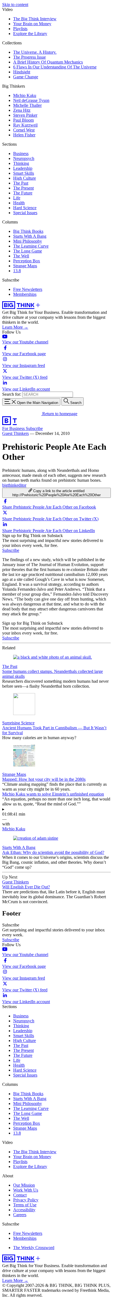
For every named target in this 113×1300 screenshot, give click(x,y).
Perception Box (26, 261)
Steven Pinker (25, 115)
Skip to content (15, 4)
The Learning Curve (31, 246)
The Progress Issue (29, 57)
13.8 (17, 270)
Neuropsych (23, 158)
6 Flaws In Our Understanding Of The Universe (55, 67)
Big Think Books (28, 231)
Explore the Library (30, 33)
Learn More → (15, 327)
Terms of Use (24, 1205)
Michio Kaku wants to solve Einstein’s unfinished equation (53, 794)
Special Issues (25, 212)
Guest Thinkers (15, 433)
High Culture (24, 178)
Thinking (21, 163)
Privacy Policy (25, 1200)
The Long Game (27, 251)
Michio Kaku (24, 95)
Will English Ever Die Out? (26, 887)
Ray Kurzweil (25, 125)
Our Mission (24, 1185)
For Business (14, 428)
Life (16, 198)
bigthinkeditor (14, 485)
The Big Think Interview (34, 18)
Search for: (11, 394)
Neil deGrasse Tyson (31, 100)
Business (21, 153)
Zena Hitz (21, 110)
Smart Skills (23, 173)
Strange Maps (25, 265)
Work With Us (25, 1190)
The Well (21, 256)
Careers (19, 1214)
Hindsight (21, 72)
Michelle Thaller (27, 105)
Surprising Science (18, 723)
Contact (20, 1195)
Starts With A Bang (29, 236)
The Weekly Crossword (33, 1247)
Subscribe (34, 428)
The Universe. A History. (34, 52)
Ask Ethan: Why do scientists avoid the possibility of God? (53, 852)
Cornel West (24, 130)
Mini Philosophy (27, 241)
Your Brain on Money (32, 23)
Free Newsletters (27, 289)
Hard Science (24, 207)
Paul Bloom (23, 120)
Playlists (20, 28)
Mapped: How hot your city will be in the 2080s (44, 779)
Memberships (24, 294)
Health (19, 202)
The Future (22, 193)
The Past (20, 183)
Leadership (22, 168)
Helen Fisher (24, 135)
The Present (23, 188)
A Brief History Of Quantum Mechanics (48, 62)
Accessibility (24, 1209)
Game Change (25, 76)
